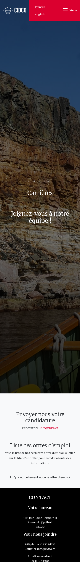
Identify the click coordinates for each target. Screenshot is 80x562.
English (39, 14)
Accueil (31, 181)
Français (40, 6)
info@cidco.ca (49, 428)
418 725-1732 (47, 544)
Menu (73, 10)
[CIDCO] (14, 10)
